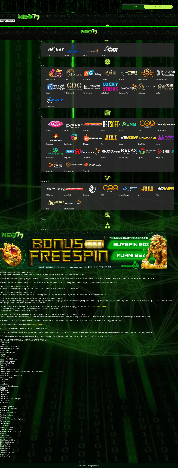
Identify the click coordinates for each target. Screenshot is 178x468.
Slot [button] (42, 117)
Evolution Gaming (161, 79)
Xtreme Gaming (69, 171)
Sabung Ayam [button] (45, 181)
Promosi (43, 219)
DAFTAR (158, 6)
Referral (43, 229)
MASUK (136, 6)
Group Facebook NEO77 (98, 307)
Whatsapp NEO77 (37, 325)
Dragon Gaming (161, 130)
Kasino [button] (43, 66)
